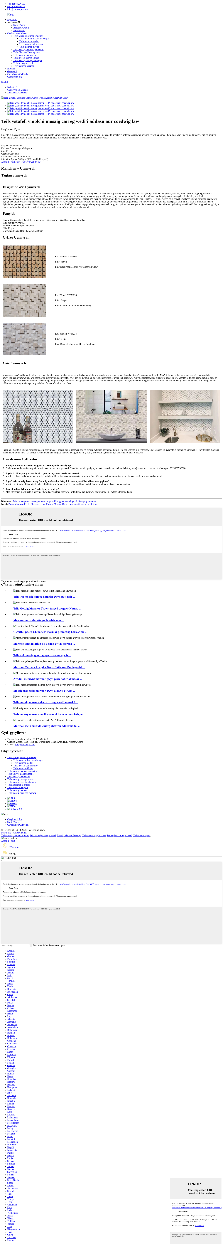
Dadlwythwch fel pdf (31, 162)
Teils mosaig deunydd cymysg (21, 793)
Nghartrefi (12, 19)
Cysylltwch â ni (14, 77)
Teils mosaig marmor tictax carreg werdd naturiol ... (45, 702)
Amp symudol (20, 832)
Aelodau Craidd (21, 27)
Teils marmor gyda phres (94, 835)
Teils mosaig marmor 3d (24, 55)
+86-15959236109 (16, 3)
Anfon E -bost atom (10, 162)
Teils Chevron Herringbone (26, 52)
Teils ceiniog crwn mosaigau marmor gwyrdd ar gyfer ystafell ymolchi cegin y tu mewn (54, 501)
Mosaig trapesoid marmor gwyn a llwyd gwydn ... (44, 690)
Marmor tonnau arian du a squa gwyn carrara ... (44, 643)
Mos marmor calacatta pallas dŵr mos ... (38, 620)
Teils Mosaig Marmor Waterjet (27, 36)
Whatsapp (14, 847)
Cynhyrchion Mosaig (17, 33)
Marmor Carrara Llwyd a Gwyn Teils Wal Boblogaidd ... (49, 667)
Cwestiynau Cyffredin (18, 74)
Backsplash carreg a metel (119, 835)
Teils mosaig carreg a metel (26, 57)
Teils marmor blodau (29, 41)
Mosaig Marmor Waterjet (69, 835)
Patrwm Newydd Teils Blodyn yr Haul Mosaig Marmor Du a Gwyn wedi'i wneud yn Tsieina (53, 504)
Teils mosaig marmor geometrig (28, 49)
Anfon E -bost (8, 841)
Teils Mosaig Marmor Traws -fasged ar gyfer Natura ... (47, 608)
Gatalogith (12, 71)
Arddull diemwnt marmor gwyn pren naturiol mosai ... (47, 678)
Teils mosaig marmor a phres (15, 835)
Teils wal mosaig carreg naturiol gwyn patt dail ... (44, 596)
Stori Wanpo (19, 25)
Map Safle (6, 832)
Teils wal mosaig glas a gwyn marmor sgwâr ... (42, 655)
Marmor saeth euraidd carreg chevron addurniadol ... (46, 725)
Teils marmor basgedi (23, 66)
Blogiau (11, 68)
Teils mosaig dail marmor (31, 44)
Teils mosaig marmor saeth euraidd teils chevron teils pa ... (49, 714)
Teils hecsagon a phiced (24, 63)
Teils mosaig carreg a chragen (27, 60)
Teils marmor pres (141, 835)
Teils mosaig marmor (17, 92)
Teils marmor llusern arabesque (34, 38)
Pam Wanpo (19, 30)
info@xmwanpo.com (17, 9)
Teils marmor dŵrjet (29, 46)
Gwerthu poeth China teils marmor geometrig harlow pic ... (50, 631)
